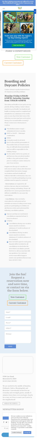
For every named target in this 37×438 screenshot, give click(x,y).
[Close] (35, 11)
